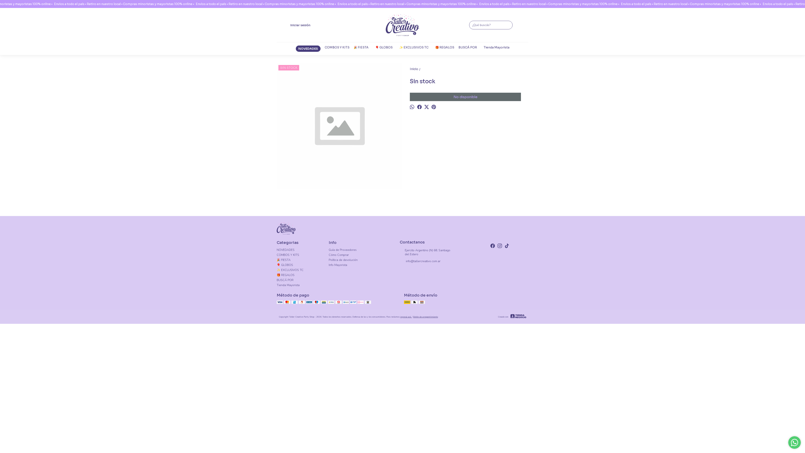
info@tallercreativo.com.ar (423, 261)
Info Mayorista (338, 265)
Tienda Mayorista (496, 47)
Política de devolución (343, 260)
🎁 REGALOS (444, 47)
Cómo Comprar (339, 255)
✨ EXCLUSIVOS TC (413, 47)
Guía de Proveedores (343, 250)
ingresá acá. (406, 316)
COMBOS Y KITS (337, 47)
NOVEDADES (308, 49)
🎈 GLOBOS (384, 47)
